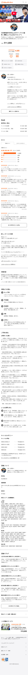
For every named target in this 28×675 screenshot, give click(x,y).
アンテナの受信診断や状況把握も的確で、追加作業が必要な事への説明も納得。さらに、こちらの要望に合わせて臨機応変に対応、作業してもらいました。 (13, 218)
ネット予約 (7, 292)
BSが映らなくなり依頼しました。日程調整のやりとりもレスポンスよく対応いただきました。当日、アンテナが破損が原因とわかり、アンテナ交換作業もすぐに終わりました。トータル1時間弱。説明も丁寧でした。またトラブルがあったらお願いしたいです (14, 193)
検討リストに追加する (14, 111)
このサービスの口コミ (20, 143)
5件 (18, 157)
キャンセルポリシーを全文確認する (9, 458)
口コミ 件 (11, 51)
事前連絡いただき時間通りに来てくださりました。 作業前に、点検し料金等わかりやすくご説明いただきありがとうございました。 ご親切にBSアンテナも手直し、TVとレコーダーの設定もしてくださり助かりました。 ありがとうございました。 (14, 181)
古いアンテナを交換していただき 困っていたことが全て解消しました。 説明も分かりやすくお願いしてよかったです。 (14, 170)
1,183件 (19, 153)
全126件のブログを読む (14, 606)
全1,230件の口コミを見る (14, 225)
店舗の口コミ (7, 143)
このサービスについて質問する (14, 106)
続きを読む (24, 184)
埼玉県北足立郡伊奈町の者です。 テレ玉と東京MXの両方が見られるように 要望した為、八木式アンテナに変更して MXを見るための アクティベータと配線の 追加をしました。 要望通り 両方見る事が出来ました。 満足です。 (14, 206)
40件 (19, 155)
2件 (18, 159)
